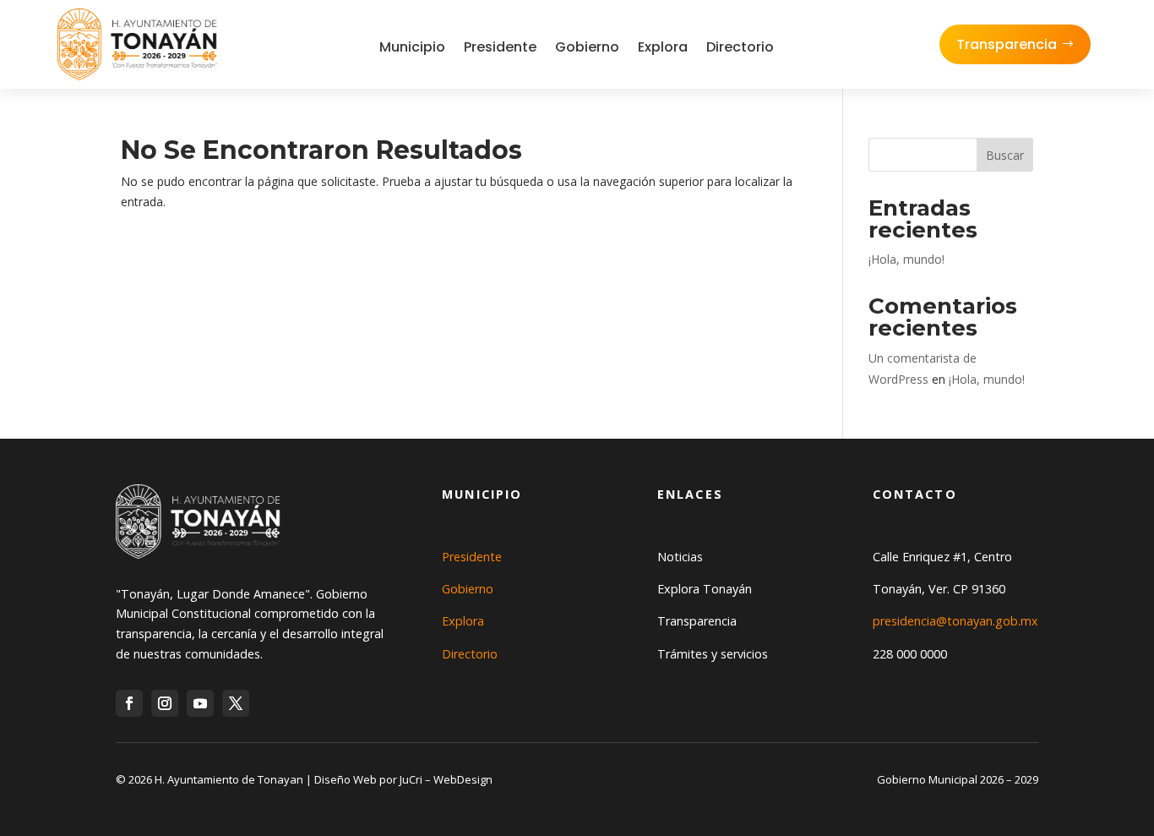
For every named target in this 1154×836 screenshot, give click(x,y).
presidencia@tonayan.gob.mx (955, 621)
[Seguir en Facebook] (129, 703)
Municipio (412, 47)
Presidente (500, 47)
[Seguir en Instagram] (164, 703)
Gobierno (587, 47)
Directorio (740, 47)
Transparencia (1006, 44)
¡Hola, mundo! (906, 259)
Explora (663, 47)
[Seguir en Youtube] (200, 703)
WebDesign (463, 779)
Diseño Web (345, 779)
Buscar (1005, 155)
